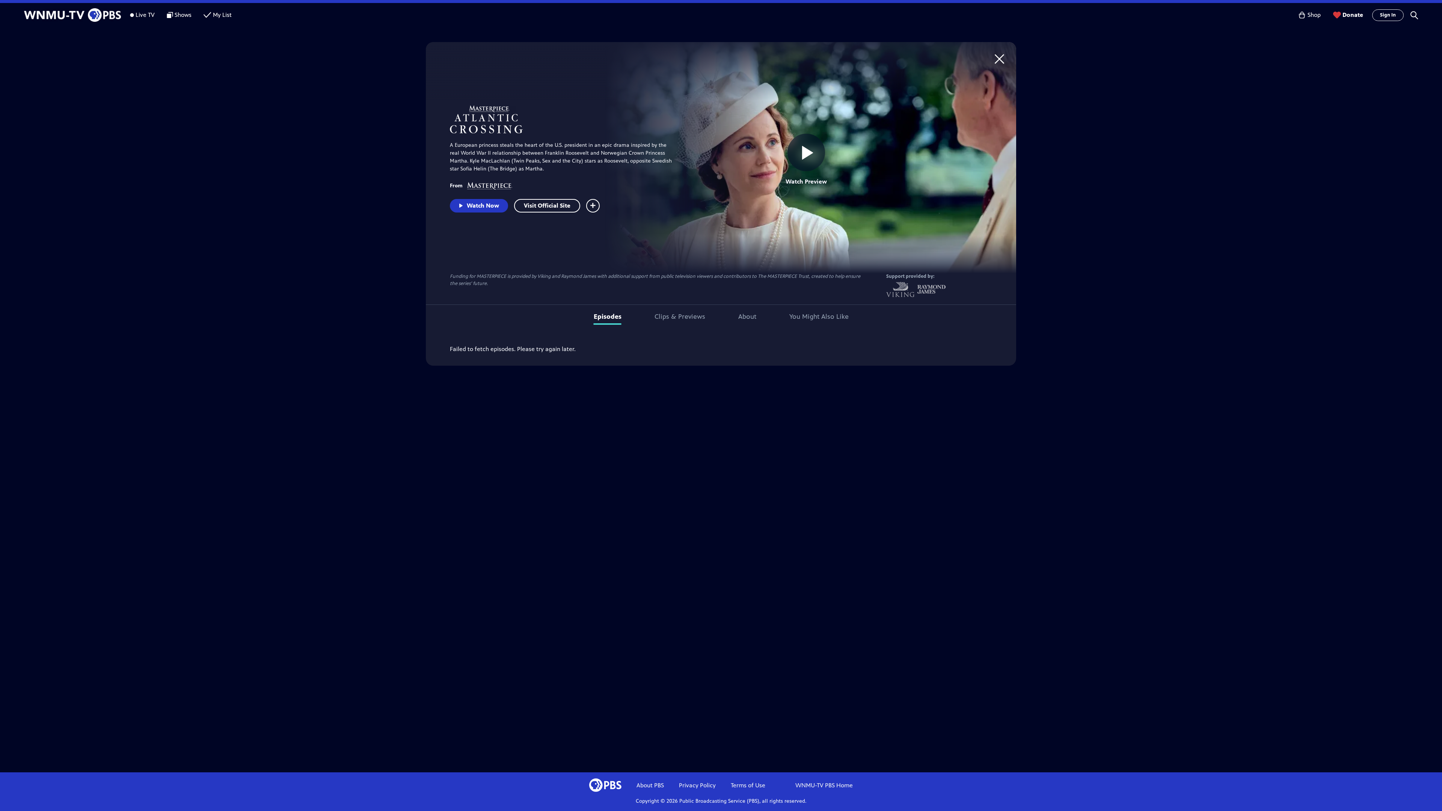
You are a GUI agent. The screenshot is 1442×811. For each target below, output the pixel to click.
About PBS (650, 785)
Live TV (145, 14)
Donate (1352, 14)
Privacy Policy (697, 785)
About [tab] (747, 316)
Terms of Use (748, 785)
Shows (183, 14)
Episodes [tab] (607, 316)
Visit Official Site (547, 205)
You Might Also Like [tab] (819, 316)
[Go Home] (999, 58)
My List (222, 14)
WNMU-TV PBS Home (824, 785)
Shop (1314, 14)
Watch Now (483, 205)
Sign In (1388, 15)
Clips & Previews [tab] (680, 316)
